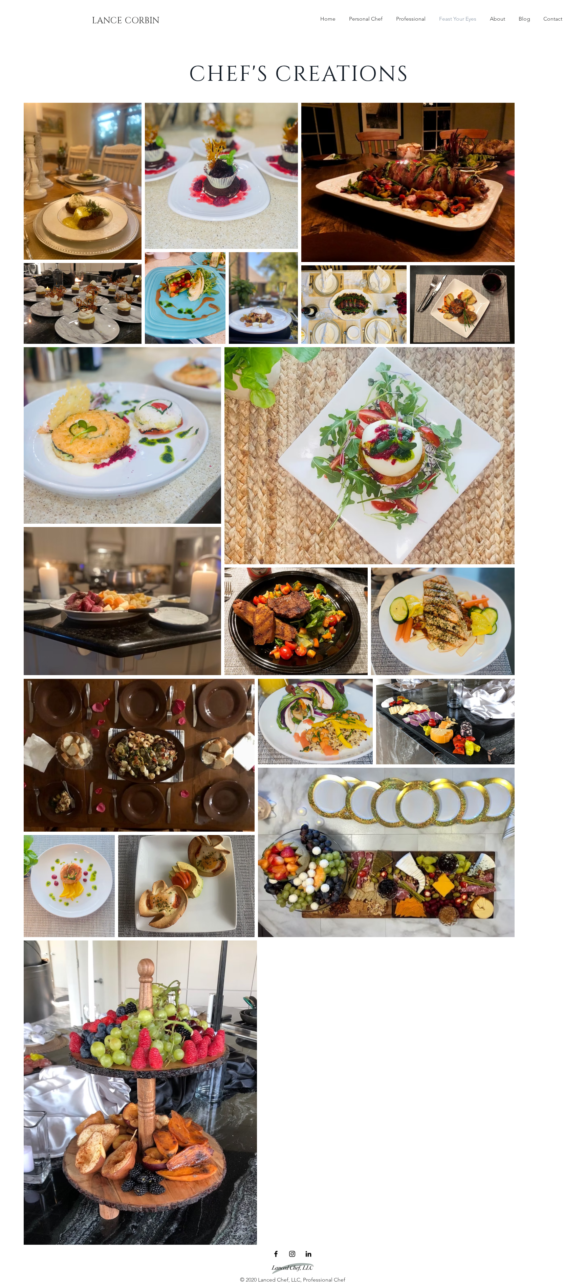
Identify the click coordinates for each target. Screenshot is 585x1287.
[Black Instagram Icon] (292, 1254)
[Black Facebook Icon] (276, 1254)
